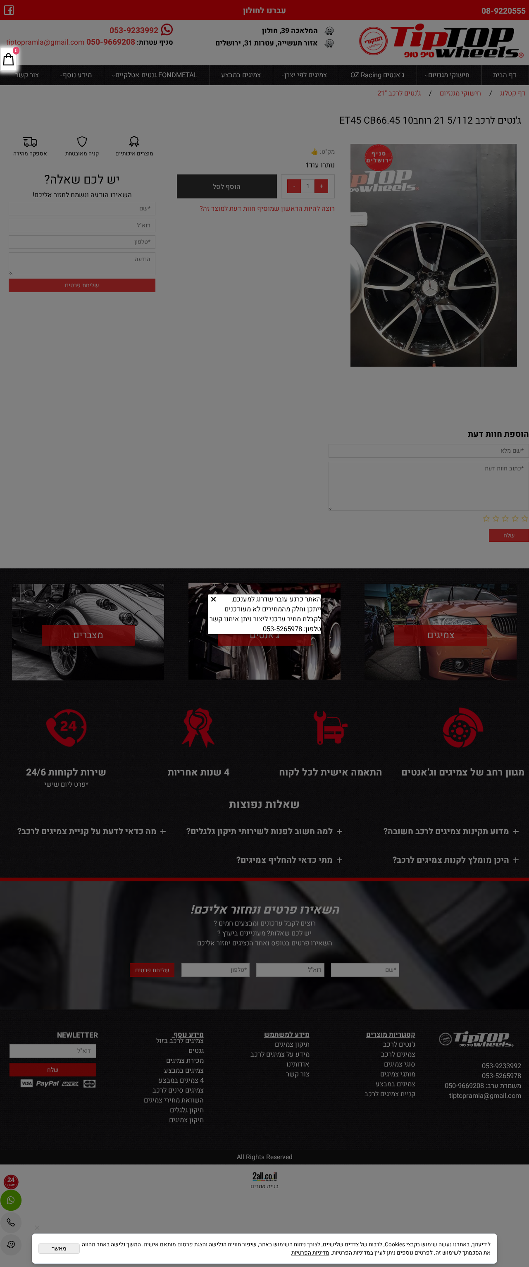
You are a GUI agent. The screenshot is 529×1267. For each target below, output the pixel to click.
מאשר (59, 1249)
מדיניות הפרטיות (310, 1253)
